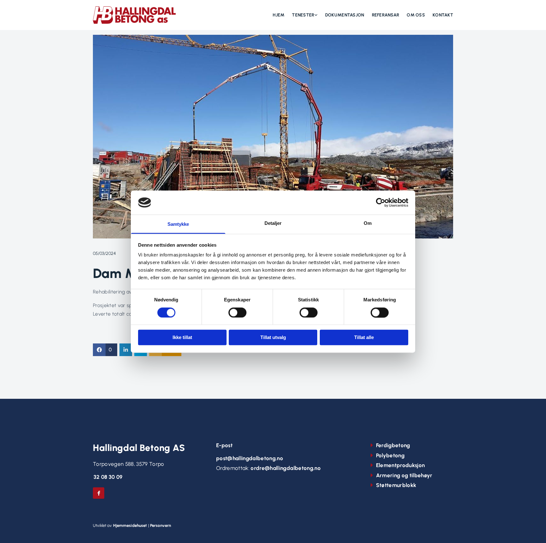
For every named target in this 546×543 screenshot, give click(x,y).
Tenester (303, 15)
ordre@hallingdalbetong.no (286, 468)
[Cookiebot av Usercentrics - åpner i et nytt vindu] (380, 202)
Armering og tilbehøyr (404, 475)
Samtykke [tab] (178, 224)
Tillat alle (364, 337)
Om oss (416, 15)
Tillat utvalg (273, 337)
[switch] (237, 312)
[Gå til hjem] (134, 15)
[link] (301, 15)
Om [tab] (368, 223)
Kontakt (443, 15)
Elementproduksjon (400, 465)
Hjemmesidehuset (130, 525)
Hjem (278, 15)
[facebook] (98, 493)
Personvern (160, 525)
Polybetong (390, 455)
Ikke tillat (182, 337)
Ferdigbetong (393, 445)
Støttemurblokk (396, 485)
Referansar (385, 15)
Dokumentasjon (344, 15)
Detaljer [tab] (273, 223)
